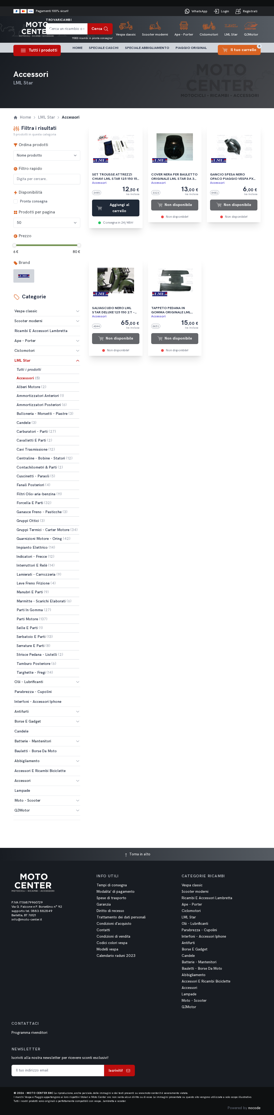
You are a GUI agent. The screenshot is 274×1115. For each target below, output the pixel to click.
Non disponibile (178, 205)
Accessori (22, 780)
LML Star (22, 360)
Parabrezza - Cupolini (199, 930)
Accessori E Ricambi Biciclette (206, 981)
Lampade (189, 994)
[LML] (23, 276)
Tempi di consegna (112, 885)
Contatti (103, 930)
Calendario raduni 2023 (116, 956)
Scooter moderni (28, 321)
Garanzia (104, 904)
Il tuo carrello (245, 48)
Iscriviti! (116, 1070)
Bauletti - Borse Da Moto (202, 968)
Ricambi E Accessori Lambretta (207, 898)
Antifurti (21, 711)
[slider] (14, 245)
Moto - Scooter (27, 800)
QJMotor (22, 810)
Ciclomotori (24, 350)
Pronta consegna (33, 201)
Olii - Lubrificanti (28, 682)
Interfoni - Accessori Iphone (204, 936)
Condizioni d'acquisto (114, 924)
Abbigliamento (27, 761)
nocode (254, 1108)
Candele (188, 956)
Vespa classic (25, 311)
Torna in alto (139, 854)
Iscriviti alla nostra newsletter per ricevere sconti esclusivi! (60, 1057)
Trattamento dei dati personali (121, 917)
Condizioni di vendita (113, 936)
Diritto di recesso (110, 911)
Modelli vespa (107, 949)
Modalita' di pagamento (116, 892)
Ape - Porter (25, 340)
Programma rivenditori (29, 1033)
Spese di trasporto (111, 898)
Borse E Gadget (27, 721)
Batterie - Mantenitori (32, 741)
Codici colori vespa (112, 943)
